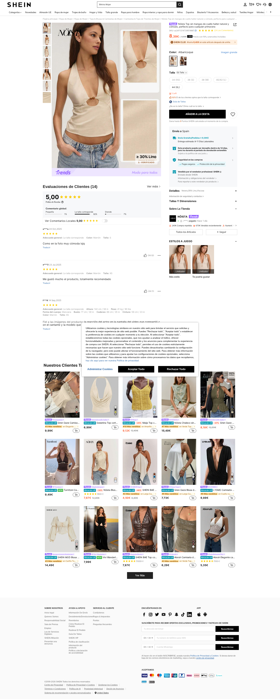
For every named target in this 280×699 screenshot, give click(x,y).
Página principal (50, 19)
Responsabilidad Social (54, 620)
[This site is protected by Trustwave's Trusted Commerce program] (144, 682)
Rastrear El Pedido (77, 630)
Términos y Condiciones (55, 689)
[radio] (173, 61)
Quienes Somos (51, 616)
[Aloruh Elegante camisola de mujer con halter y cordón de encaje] (217, 529)
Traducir (46, 247)
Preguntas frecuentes (102, 624)
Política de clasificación (79, 642)
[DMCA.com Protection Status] (152, 682)
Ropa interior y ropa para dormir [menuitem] (158, 12)
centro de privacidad (205, 658)
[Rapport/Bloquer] (159, 255)
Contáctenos (98, 613)
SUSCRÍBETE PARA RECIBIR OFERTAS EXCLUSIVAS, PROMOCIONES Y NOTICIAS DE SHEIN (185, 623)
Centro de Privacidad (53, 685)
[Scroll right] (270, 12)
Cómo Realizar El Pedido (76, 625)
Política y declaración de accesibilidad (78, 651)
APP (199, 608)
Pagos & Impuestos (101, 616)
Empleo (47, 628)
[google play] (205, 616)
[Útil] (145, 255)
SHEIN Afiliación (51, 638)
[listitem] (180, 259)
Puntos (96, 620)
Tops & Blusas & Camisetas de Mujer (105, 19)
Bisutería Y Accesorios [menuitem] (207, 12)
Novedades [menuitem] (30, 12)
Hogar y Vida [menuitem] (95, 12)
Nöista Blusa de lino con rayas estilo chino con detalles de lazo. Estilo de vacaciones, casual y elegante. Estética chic (101, 490)
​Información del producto (75, 646)
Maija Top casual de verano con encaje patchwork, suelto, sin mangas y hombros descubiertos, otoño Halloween (140, 423)
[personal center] (245, 4)
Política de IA (75, 689)
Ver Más (140, 575)
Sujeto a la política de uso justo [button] (192, 153)
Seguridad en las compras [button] (190, 160)
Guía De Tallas (75, 634)
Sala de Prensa (51, 624)
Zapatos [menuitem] (190, 12)
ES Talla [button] (180, 72)
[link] (251, 4)
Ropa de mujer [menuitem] (62, 12)
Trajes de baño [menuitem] (79, 12)
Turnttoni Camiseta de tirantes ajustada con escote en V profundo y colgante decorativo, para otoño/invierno (62, 490)
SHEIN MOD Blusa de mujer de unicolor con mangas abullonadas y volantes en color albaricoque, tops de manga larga (62, 557)
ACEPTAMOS (148, 670)
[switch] (105, 220)
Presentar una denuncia (50, 642)
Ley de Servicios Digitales (51, 633)
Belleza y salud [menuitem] (229, 12)
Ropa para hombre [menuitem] (130, 12)
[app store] (199, 616)
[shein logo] (19, 4)
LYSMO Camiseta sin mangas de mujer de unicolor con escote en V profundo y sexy (218, 490)
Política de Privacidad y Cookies (204, 656)
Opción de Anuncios (115, 689)
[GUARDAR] (232, 114)
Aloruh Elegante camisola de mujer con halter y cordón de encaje (218, 557)
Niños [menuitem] (180, 12)
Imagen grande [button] (229, 52)
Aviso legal (49, 613)
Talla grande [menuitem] (111, 12)
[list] (167, 614)
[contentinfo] (190, 675)
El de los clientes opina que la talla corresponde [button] (195, 97)
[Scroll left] (267, 12)
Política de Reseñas (53, 202)
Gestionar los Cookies (108, 685)
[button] (265, 4)
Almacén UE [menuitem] (45, 12)
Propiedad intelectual (93, 689)
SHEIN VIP (73, 638)
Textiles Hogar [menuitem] (246, 12)
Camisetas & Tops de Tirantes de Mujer (142, 19)
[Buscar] (179, 4)
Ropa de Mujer (65, 19)
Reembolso (74, 620)
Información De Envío (78, 613)
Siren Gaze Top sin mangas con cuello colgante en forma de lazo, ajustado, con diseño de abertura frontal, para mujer (218, 423)
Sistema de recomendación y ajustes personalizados (67, 693)
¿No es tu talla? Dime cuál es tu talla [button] (185, 106)
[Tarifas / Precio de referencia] (180, 37)
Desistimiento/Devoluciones (81, 616)
